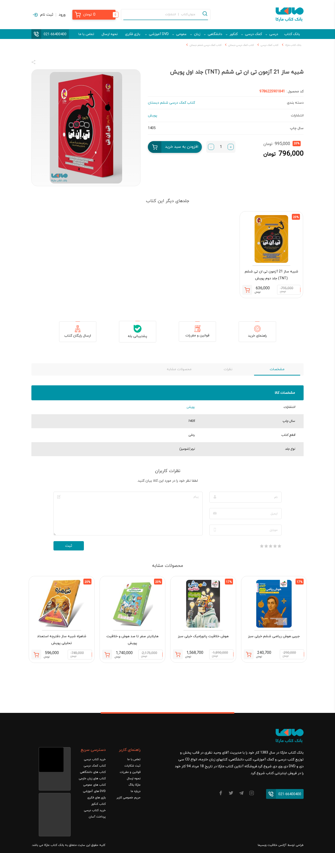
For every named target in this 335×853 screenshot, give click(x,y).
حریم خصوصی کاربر (128, 798)
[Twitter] (231, 794)
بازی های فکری (96, 798)
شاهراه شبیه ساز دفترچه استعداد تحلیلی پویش (61, 640)
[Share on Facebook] (42, 63)
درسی (273, 34)
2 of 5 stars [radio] (275, 546)
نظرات (228, 369)
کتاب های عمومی (94, 785)
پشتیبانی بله (137, 336)
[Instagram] (251, 794)
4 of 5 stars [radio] (266, 546)
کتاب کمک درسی (269, 45)
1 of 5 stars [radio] (279, 546)
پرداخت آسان (97, 817)
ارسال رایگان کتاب (77, 335)
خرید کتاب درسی (95, 759)
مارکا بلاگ (135, 785)
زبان (197, 34)
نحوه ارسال (110, 34)
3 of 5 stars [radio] (270, 546)
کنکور (234, 34)
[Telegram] (241, 794)
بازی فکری (132, 34)
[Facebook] (221, 794)
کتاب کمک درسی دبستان (241, 45)
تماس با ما (86, 34)
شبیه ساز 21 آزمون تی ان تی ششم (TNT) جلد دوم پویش (271, 275)
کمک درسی (253, 34)
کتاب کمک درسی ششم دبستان (205, 45)
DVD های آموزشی (94, 791)
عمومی (181, 34)
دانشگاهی (215, 34)
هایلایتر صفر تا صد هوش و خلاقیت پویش (132, 640)
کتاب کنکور (98, 804)
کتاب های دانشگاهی (93, 772)
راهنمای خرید (257, 335)
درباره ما (136, 791)
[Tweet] (60, 63)
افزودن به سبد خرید (181, 146)
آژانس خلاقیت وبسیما (272, 845)
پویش (191, 407)
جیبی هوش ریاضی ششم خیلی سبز (274, 636)
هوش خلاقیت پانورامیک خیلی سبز (203, 636)
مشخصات (277, 369)
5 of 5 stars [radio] (262, 546)
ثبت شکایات (132, 766)
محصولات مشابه (179, 369)
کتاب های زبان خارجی (92, 778)
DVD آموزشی (159, 34)
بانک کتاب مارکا (293, 45)
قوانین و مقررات (197, 335)
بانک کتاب (292, 34)
